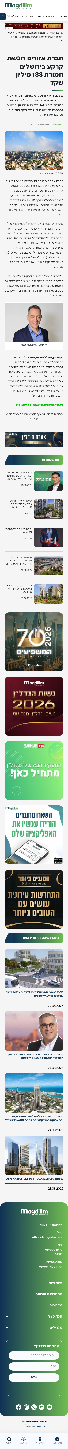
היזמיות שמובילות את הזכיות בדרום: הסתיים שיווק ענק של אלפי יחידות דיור (18, 560)
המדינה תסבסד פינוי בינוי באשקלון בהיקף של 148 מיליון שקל (19, 588)
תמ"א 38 (55, 1316)
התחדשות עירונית (48, 1294)
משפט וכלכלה (37, 33)
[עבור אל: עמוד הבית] (18, 6)
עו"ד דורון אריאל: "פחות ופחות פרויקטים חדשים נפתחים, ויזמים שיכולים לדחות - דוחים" (19, 476)
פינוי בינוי (55, 1283)
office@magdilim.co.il (47, 1237)
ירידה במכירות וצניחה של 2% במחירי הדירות (18, 530)
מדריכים (55, 1305)
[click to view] (34, 26)
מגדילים (56, 1327)
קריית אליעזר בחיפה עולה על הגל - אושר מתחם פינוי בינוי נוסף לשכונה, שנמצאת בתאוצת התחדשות (21, 504)
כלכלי (21, 33)
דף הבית (54, 33)
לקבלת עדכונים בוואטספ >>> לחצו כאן (39, 405)
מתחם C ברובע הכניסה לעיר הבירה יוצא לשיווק (34, 1178)
